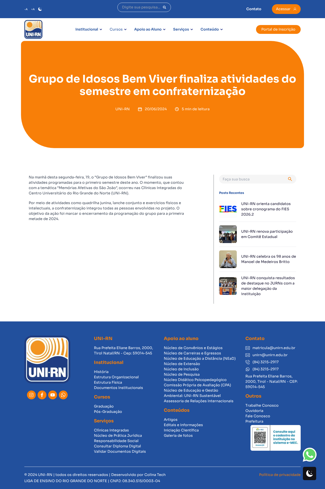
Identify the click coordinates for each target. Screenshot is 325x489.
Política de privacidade (280, 474)
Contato (253, 9)
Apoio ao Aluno (148, 29)
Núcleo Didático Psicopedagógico (195, 379)
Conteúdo (210, 29)
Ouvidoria (254, 410)
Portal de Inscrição (278, 29)
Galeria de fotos (178, 435)
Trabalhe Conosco (262, 405)
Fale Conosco (257, 416)
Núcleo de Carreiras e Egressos (192, 353)
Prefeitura (254, 421)
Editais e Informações (183, 425)
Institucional (86, 29)
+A (33, 9)
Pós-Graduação (108, 411)
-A (26, 9)
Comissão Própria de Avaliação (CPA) (197, 385)
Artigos (171, 419)
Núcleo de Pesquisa (182, 374)
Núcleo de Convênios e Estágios (193, 348)
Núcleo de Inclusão (181, 369)
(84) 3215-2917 (265, 362)
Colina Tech (155, 474)
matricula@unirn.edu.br (273, 348)
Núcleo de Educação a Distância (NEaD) (200, 358)
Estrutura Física (108, 382)
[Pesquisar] (164, 7)
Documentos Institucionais (118, 387)
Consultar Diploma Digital (117, 446)
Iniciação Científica (181, 430)
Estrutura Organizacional (116, 377)
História (101, 371)
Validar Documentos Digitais (120, 451)
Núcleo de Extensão (182, 363)
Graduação (104, 406)
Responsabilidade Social (116, 441)
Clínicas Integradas (111, 430)
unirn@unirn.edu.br (270, 355)
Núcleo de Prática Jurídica (118, 435)
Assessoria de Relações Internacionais (198, 401)
